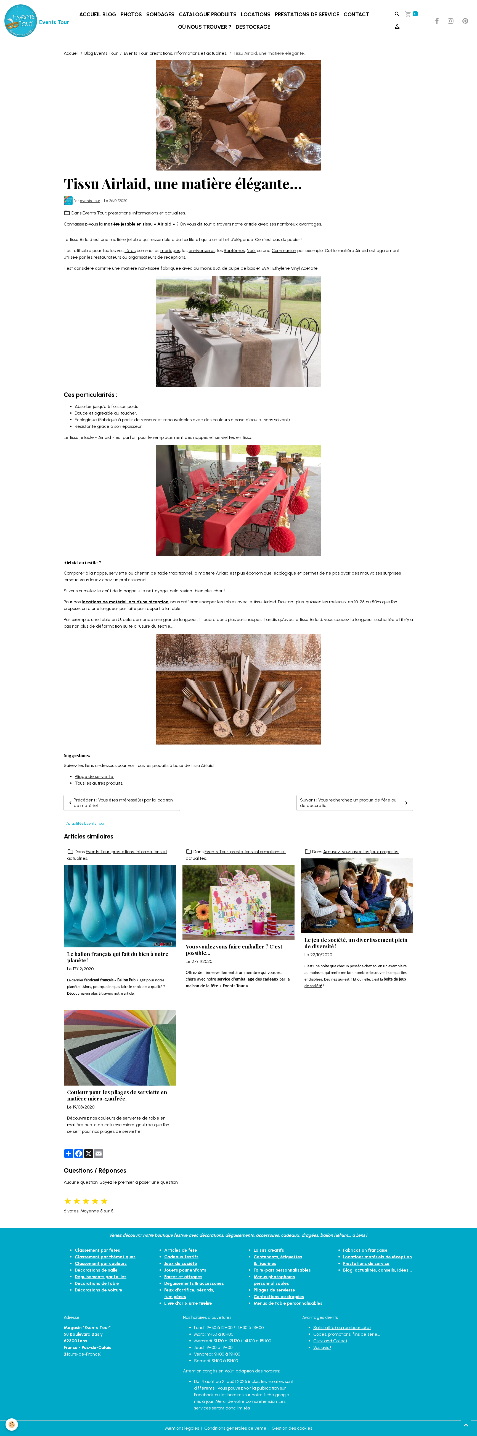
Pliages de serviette (274, 1290)
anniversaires (202, 250)
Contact (356, 14)
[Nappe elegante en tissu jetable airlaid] (238, 331)
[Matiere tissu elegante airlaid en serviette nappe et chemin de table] (238, 688)
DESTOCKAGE (253, 27)
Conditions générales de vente (235, 1428)
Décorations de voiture (98, 1290)
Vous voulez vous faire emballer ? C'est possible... (234, 949)
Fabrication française (365, 1250)
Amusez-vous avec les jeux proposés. (361, 851)
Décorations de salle (96, 1270)
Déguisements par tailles (100, 1276)
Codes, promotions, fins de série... (346, 1334)
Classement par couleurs (101, 1263)
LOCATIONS (256, 14)
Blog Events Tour (101, 53)
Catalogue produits (208, 14)
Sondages (160, 14)
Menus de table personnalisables (288, 1303)
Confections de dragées (279, 1296)
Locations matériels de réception (377, 1256)
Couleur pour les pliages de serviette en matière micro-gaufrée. (117, 1095)
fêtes (130, 250)
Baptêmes (234, 250)
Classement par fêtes (97, 1250)
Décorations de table (97, 1283)
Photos (131, 14)
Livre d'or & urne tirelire (188, 1303)
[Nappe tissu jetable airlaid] (238, 500)
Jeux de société (180, 1263)
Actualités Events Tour (85, 823)
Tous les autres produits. (99, 783)
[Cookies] (12, 1424)
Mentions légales (182, 1428)
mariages (170, 250)
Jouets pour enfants (185, 1270)
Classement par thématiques (105, 1256)
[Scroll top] (466, 1425)
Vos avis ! (322, 1347)
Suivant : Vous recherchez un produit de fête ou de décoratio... (348, 802)
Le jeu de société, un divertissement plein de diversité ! (355, 943)
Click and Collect (330, 1340)
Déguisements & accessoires (194, 1283)
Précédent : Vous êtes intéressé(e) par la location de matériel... (123, 802)
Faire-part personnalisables (282, 1270)
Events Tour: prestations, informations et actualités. (175, 53)
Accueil (71, 53)
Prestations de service (307, 14)
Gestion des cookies (292, 1428)
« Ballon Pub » (126, 980)
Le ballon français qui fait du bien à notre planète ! (117, 957)
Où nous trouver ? (204, 27)
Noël (251, 250)
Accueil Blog (97, 14)
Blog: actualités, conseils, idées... (377, 1270)
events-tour (90, 200)
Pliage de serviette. (94, 776)
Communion (284, 250)
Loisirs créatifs (269, 1250)
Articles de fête (180, 1250)
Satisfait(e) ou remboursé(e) (342, 1327)
